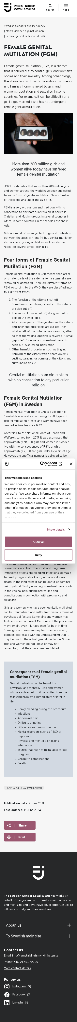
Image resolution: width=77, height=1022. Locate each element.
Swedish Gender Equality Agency (24, 26)
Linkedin (18, 1002)
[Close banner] (71, 464)
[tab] (38, 925)
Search (50, 10)
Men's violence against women (25, 31)
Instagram (19, 986)
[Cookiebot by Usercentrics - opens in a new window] (46, 463)
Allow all (38, 542)
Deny (38, 554)
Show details (56, 529)
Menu (66, 10)
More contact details (17, 968)
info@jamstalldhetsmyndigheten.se (35, 955)
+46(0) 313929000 (26, 961)
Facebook (19, 994)
